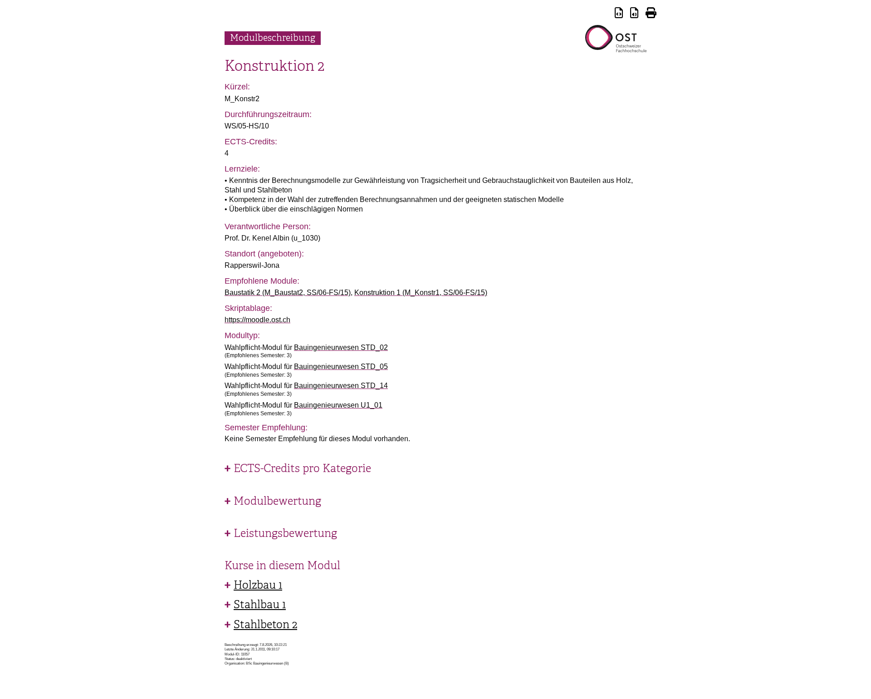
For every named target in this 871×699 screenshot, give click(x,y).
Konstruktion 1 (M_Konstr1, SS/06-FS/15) (420, 292)
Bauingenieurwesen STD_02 (341, 347)
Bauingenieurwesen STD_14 (341, 385)
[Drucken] (651, 14)
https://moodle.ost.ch (257, 320)
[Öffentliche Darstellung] (634, 14)
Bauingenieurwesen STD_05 (341, 366)
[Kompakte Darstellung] (619, 14)
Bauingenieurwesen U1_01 (338, 405)
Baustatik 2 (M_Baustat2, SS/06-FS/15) (288, 292)
